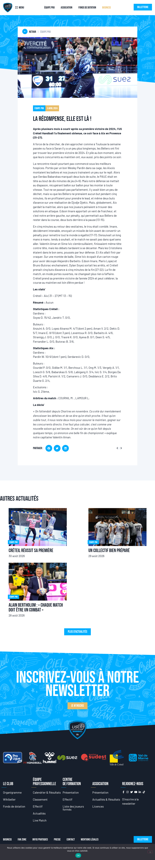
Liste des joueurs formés (73, 808)
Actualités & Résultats (106, 799)
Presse (57, 839)
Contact (71, 839)
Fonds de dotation (87, 7)
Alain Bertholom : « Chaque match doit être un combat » (36, 607)
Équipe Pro (49, 7)
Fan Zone (22, 839)
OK (78, 855)
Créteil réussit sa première (31, 551)
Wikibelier (9, 799)
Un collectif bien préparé (109, 551)
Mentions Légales (89, 839)
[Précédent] (118, 448)
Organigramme (12, 792)
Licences (98, 806)
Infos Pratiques (40, 839)
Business (106, 7)
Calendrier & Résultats (47, 792)
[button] (48, 448)
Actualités (39, 813)
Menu (21, 7)
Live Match (39, 820)
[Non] (150, 851)
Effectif (38, 806)
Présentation (71, 792)
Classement (40, 799)
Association (66, 7)
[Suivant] (120, 448)
